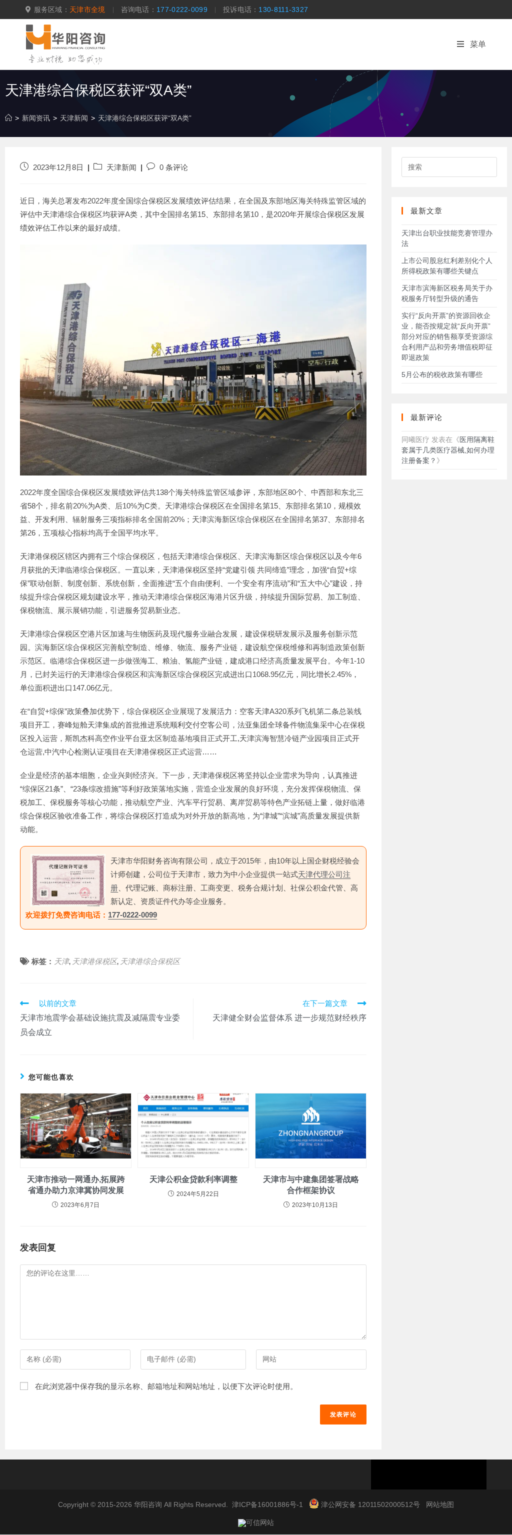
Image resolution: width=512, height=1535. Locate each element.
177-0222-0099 (182, 10)
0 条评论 (174, 168)
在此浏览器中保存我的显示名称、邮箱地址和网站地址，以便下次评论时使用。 (166, 1386)
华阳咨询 (148, 1504)
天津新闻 (121, 168)
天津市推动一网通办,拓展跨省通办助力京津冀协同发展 (76, 1184)
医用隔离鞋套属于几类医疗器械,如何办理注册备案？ (448, 450)
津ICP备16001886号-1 (267, 1504)
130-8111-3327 (283, 10)
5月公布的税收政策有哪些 (442, 374)
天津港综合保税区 (150, 961)
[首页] (8, 118)
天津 (61, 961)
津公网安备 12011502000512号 (370, 1504)
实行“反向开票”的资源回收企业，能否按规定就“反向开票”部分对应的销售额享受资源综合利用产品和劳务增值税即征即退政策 (447, 337)
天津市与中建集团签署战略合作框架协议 (311, 1184)
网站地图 (440, 1504)
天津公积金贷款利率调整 (194, 1179)
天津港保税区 (94, 961)
